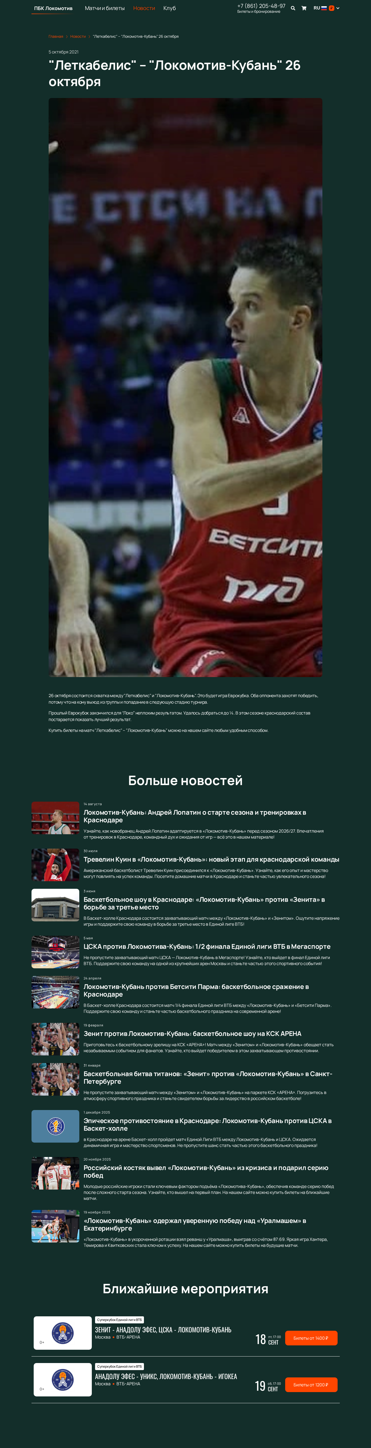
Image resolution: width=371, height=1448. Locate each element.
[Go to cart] (303, 8)
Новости (144, 8)
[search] (293, 8)
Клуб (170, 8)
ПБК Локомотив (53, 8)
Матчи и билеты (105, 8)
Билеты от (311, 1338)
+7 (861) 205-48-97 (261, 6)
